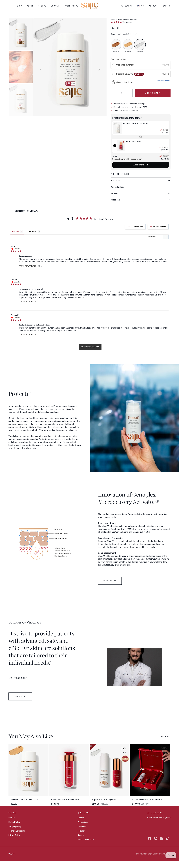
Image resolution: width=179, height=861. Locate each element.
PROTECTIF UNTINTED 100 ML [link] (135, 123)
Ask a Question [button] (137, 226)
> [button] (90, 347)
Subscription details (125, 82)
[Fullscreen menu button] (10, 6)
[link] (117, 128)
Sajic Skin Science (156, 854)
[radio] (113, 65)
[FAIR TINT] (128, 44)
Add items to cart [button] (140, 165)
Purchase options (119, 59)
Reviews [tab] (15, 231)
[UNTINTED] (140, 44)
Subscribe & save (129, 74)
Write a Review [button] (159, 226)
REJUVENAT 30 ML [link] (134, 141)
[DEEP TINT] (116, 44)
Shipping (114, 34)
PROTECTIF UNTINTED (27, 266)
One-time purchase (125, 65)
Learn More (109, 580)
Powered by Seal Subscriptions (163, 80)
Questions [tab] (32, 231)
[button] (126, 6)
